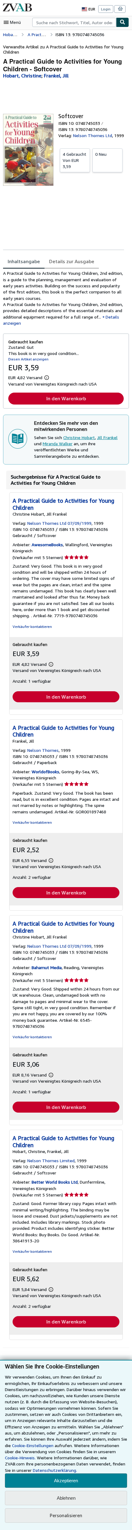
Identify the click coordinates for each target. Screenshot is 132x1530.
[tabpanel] (63, 298)
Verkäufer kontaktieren (32, 626)
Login (106, 9)
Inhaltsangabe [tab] (24, 261)
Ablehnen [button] (66, 1498)
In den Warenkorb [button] (66, 398)
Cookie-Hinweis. (20, 1457)
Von (74, 160)
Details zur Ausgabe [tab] (71, 261)
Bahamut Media (47, 967)
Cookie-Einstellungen (32, 1445)
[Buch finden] (122, 22)
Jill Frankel (107, 437)
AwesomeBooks (47, 544)
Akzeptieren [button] (66, 1480)
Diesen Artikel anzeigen (28, 359)
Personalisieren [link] (66, 1515)
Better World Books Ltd (55, 1182)
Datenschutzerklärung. (55, 1470)
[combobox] (74, 22)
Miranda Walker (57, 443)
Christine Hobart (79, 437)
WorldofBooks (45, 771)
